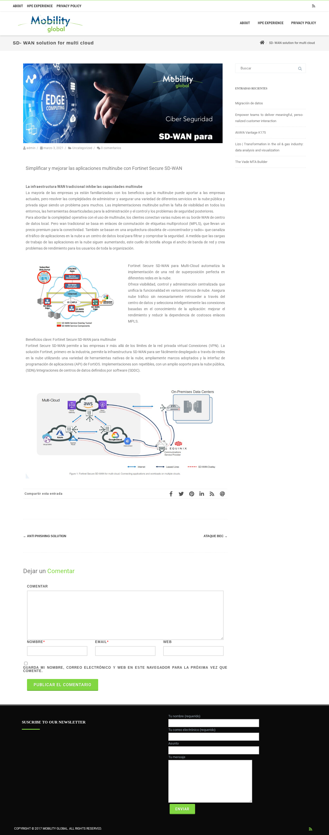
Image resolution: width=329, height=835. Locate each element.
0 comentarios (111, 148)
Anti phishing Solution (44, 536)
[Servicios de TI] (49, 34)
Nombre (35, 642)
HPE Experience (40, 6)
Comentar (37, 586)
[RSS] (313, 6)
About (18, 6)
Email (101, 642)
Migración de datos (249, 103)
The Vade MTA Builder (251, 162)
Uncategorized (82, 148)
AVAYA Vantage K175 (250, 132)
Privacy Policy (69, 6)
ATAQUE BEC (215, 536)
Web (167, 642)
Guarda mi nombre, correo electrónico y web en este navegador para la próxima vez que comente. (125, 669)
